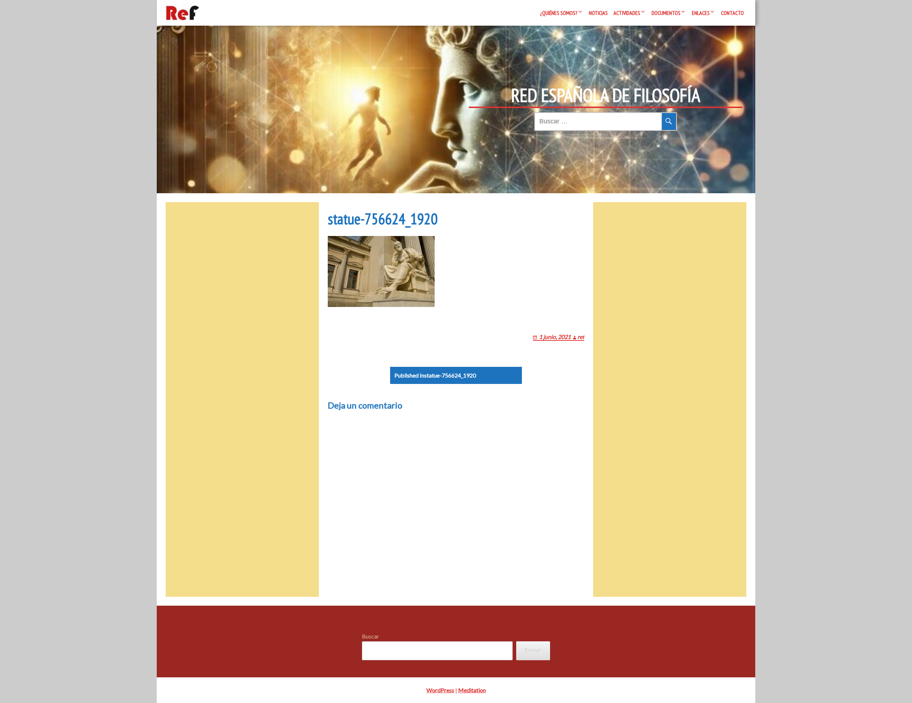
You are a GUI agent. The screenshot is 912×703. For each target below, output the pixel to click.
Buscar (370, 636)
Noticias (598, 12)
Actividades (626, 12)
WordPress (440, 690)
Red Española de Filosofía (605, 95)
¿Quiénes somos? (558, 12)
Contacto (732, 12)
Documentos (666, 12)
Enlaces (701, 12)
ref (580, 336)
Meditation (472, 690)
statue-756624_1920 (435, 375)
